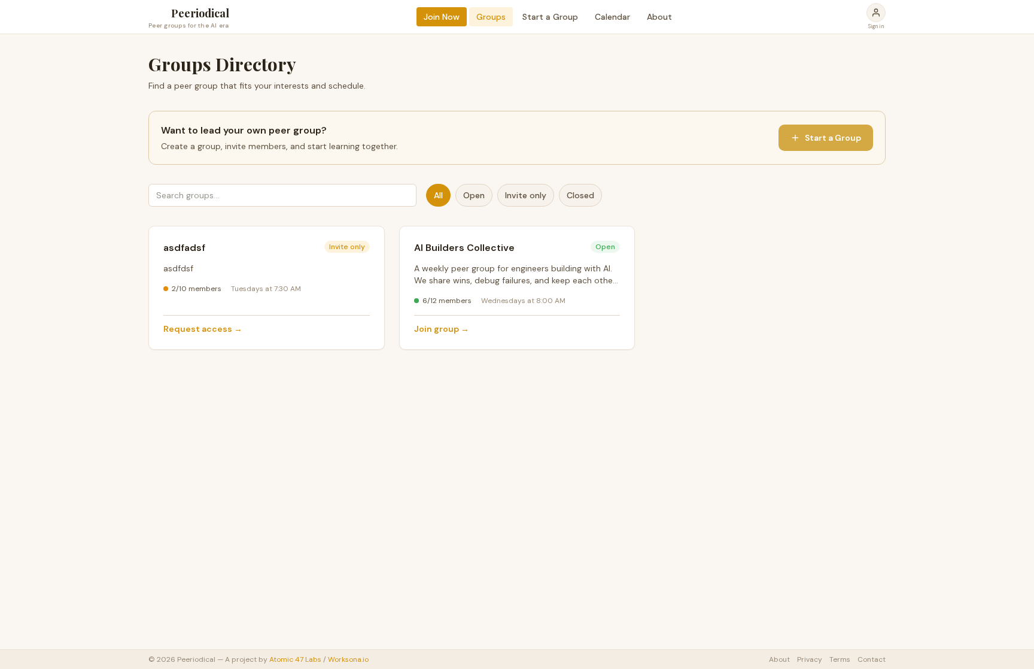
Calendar (612, 16)
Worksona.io (348, 659)
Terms (839, 659)
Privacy (809, 659)
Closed (580, 195)
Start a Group (550, 16)
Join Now (442, 16)
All (438, 195)
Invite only (525, 195)
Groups (491, 16)
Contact (871, 659)
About (659, 16)
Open (474, 195)
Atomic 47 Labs (295, 659)
